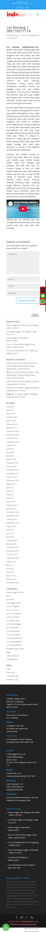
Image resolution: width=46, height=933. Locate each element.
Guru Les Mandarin (13, 613)
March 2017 (11, 501)
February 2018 (11, 463)
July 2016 (9, 530)
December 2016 (12, 512)
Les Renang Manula (14, 641)
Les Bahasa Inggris (13, 624)
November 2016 (12, 516)
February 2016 (11, 540)
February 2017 (11, 505)
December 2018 (12, 431)
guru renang (11, 907)
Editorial (12, 35)
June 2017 (10, 491)
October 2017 (11, 477)
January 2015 (11, 579)
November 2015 (12, 551)
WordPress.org (12, 679)
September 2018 (12, 442)
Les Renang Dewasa (14, 638)
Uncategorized (33, 35)
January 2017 (11, 509)
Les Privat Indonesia (29, 884)
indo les (21, 882)
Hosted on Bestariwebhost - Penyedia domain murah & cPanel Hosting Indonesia (31, 928)
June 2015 (10, 568)
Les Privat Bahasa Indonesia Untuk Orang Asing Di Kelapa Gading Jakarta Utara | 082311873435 (21, 366)
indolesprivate (11, 893)
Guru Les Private (12, 617)
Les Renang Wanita (13, 645)
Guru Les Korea (12, 610)
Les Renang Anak (13, 631)
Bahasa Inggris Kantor (14, 592)
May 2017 (10, 494)
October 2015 (11, 554)
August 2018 (11, 445)
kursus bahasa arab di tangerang (25, 901)
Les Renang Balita (13, 634)
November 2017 (12, 473)
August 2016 (11, 526)
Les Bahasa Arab (12, 620)
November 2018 (12, 435)
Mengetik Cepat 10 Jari (15, 649)
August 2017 (11, 484)
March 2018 (11, 459)
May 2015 (10, 572)
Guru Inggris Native (13, 603)
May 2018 (10, 452)
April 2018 (10, 456)
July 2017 (9, 487)
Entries (10, 672)
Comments (12, 676)
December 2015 (12, 547)
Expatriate (10, 599)
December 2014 (12, 582)
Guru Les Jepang (12, 606)
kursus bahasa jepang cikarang (22, 890)
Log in (8, 669)
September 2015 (12, 558)
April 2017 (10, 498)
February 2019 (11, 424)
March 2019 (11, 421)
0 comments (13, 38)
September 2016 (12, 523)
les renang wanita (13, 887)
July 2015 (9, 565)
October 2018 (11, 438)
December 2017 (12, 470)
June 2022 (10, 406)
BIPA (8, 596)
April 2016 (10, 537)
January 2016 (11, 544)
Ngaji (8, 652)
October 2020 (11, 417)
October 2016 (11, 519)
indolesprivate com (29, 904)
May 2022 (10, 410)
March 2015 (11, 575)
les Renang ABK (12, 627)
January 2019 (11, 427)
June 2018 (10, 449)
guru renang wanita (13, 904)
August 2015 (11, 561)
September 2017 (12, 480)
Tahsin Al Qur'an (12, 656)
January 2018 (11, 466)
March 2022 (11, 413)
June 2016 (10, 533)
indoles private (12, 882)
